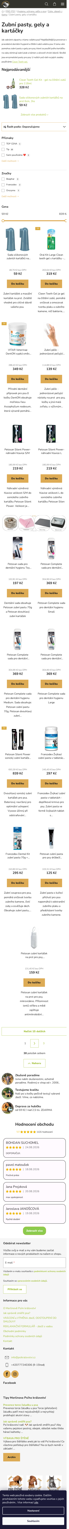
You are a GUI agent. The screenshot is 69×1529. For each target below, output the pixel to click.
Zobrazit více (34, 1231)
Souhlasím (33, 1521)
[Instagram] (15, 1374)
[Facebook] (7, 1374)
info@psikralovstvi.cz (23, 1357)
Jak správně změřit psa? (16, 1313)
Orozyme (12, 190)
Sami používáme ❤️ (17, 155)
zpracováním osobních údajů (32, 1280)
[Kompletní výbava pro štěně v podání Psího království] (15, 1483)
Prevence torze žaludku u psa (20, 1405)
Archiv (12, 1457)
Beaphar (12, 178)
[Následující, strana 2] (34, 1043)
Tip (9, 149)
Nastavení (33, 1511)
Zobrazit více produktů (33, 114)
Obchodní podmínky (14, 1331)
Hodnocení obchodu (34, 1124)
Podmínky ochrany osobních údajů (22, 1336)
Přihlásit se (15, 1289)
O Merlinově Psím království (19, 1308)
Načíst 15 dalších (34, 1031)
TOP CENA (13, 143)
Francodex (13, 184)
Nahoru (36, 1063)
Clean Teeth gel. (20, 61)
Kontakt (7, 1341)
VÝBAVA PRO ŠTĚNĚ (16, 1438)
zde (36, 1502)
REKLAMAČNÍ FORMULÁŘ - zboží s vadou (28, 1326)
